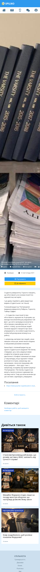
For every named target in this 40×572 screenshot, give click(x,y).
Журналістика (16, 267)
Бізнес (20, 566)
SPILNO (9, 3)
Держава (20, 563)
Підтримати (21, 279)
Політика (20, 569)
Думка (5, 267)
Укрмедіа (10, 273)
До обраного (21, 283)
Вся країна (28, 267)
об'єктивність (20, 395)
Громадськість (20, 560)
